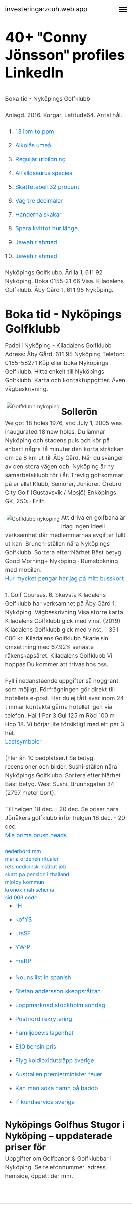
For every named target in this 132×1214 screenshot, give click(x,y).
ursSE (23, 933)
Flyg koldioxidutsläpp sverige (54, 1060)
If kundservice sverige (45, 1101)
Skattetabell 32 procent (47, 186)
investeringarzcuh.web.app (46, 9)
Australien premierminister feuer (58, 1074)
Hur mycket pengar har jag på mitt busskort (64, 578)
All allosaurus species (43, 173)
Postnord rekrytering (43, 1018)
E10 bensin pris (35, 1046)
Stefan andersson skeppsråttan (58, 991)
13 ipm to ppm (34, 131)
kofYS (23, 919)
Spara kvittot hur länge (46, 228)
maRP (23, 961)
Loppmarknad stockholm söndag (60, 1005)
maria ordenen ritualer (32, 859)
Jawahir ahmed (36, 242)
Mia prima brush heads (36, 835)
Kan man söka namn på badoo (56, 1088)
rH (18, 905)
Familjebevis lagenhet (44, 1032)
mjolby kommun (24, 882)
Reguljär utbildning (40, 159)
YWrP (22, 947)
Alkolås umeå (33, 145)
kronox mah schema (29, 889)
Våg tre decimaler (39, 200)
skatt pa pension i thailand (37, 874)
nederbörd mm (23, 851)
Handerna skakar (38, 214)
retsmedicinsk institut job (35, 866)
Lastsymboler (23, 741)
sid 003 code (21, 897)
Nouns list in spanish (43, 977)
